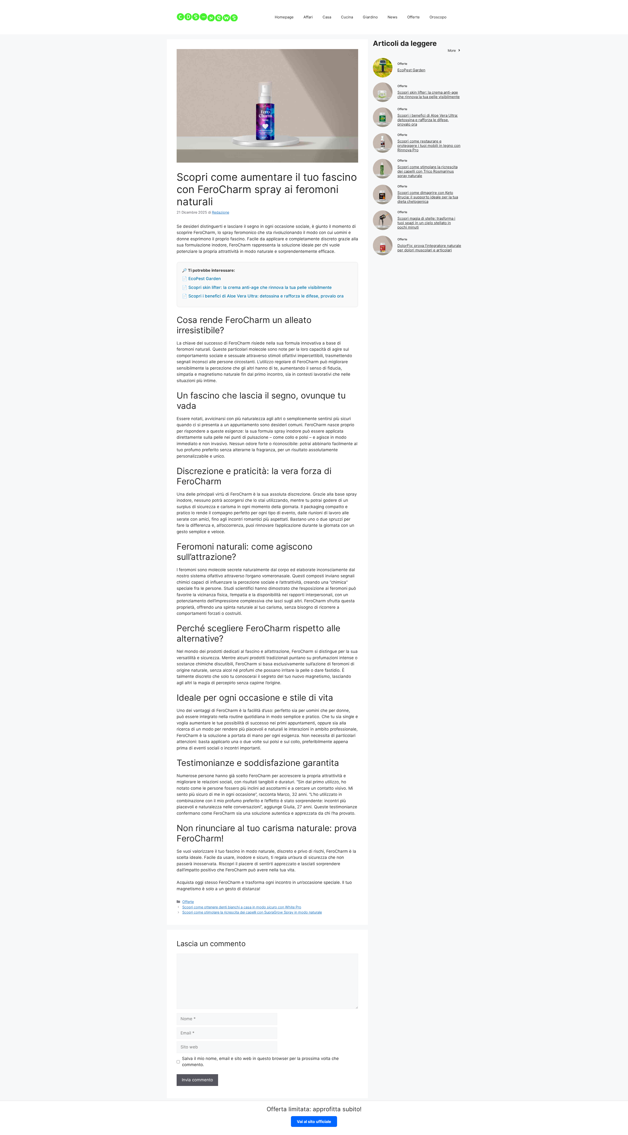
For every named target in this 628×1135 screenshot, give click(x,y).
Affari (308, 17)
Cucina (347, 17)
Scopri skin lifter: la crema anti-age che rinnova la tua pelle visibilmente (428, 94)
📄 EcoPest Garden (201, 278)
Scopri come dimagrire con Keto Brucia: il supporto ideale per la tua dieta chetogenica (427, 197)
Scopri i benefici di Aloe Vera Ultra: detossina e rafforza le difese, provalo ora (427, 120)
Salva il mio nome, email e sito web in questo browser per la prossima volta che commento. (260, 1061)
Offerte (413, 17)
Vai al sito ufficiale (314, 1121)
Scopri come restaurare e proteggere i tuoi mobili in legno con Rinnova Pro (428, 145)
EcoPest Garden (411, 70)
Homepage (284, 17)
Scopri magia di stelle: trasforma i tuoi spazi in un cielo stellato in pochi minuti (426, 223)
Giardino (370, 17)
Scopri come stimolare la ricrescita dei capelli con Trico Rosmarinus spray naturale (427, 171)
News (392, 17)
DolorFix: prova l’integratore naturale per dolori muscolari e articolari (429, 247)
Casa (327, 17)
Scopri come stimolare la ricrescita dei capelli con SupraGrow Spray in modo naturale (252, 912)
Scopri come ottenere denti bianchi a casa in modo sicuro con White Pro (241, 907)
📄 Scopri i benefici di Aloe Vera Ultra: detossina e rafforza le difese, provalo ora (263, 296)
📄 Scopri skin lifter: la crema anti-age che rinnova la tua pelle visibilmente (257, 287)
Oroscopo (438, 17)
